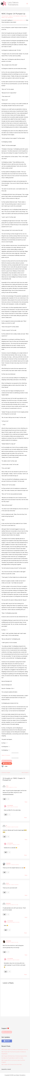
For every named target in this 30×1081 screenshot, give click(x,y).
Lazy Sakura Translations (13, 3)
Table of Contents (6, 755)
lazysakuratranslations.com (19, 20)
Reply (26, 802)
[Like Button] (3, 766)
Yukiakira (8, 863)
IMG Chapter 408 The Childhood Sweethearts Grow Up (15, 1049)
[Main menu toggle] (27, 3)
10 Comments (5, 16)
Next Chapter (25, 772)
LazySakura (10, 805)
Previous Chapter (5, 772)
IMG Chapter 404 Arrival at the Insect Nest (12, 1064)
